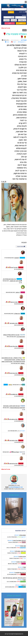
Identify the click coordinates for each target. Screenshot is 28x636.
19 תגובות (21, 42)
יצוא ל (7, 42)
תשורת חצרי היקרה (21, 562)
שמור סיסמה (22, 12)
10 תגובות (10, 540)
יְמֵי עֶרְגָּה (24, 585)
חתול (24, 567)
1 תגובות (17, 535)
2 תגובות (12, 551)
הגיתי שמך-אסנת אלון (20, 551)
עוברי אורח (23, 546)
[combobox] (9, 17)
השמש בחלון (23, 535)
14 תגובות (20, 579)
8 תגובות (16, 556)
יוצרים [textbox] (12, 17)
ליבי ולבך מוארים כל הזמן (20, 540)
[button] (26, 2)
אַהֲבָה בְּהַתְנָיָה (22, 556)
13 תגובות (12, 572)
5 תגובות (18, 546)
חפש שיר (24, 15)
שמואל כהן (14, 483)
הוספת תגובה (20, 246)
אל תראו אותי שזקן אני (20, 572)
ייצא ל (14, 42)
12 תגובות (18, 585)
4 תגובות (14, 562)
